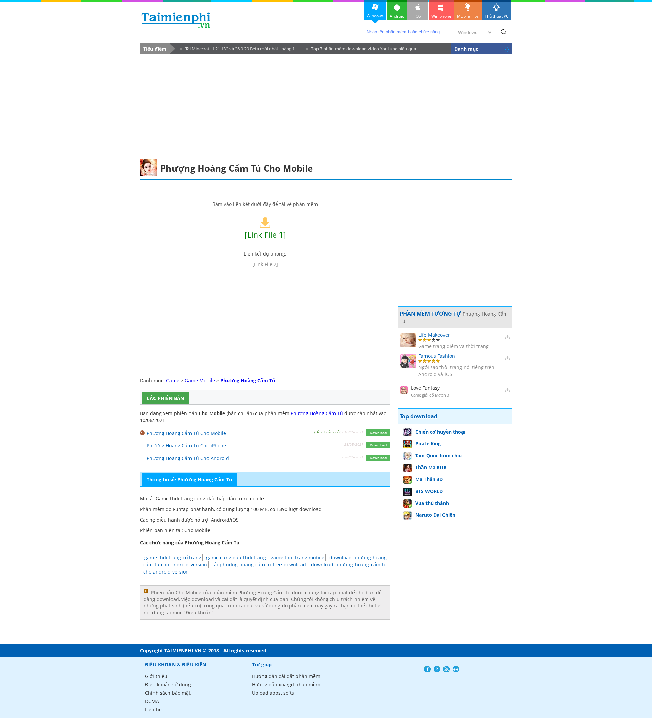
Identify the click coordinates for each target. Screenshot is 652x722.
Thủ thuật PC (497, 16)
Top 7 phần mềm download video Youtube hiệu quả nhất (361, 50)
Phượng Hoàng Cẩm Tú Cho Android (188, 458)
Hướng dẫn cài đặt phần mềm (286, 676)
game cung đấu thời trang (236, 557)
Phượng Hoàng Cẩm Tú (317, 413)
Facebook (427, 669)
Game (172, 380)
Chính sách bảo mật (168, 693)
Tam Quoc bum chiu (438, 455)
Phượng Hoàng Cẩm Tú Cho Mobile (186, 433)
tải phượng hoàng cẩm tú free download (259, 564)
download (176, 20)
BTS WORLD (429, 491)
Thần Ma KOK (431, 467)
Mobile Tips (468, 16)
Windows (375, 16)
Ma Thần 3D (429, 479)
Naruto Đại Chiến (435, 515)
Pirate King (428, 443)
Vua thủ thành (432, 503)
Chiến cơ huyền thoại (440, 431)
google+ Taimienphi (437, 669)
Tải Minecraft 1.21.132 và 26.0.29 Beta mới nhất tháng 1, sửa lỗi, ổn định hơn (238, 50)
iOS (418, 16)
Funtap (181, 509)
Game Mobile (200, 380)
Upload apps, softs (273, 693)
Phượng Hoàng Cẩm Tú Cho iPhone (186, 445)
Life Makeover (434, 335)
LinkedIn (456, 669)
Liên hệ (153, 709)
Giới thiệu (156, 676)
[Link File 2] (265, 264)
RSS (446, 669)
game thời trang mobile (298, 557)
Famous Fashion (436, 356)
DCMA (152, 701)
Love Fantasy (425, 388)
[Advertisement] (326, 105)
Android (397, 16)
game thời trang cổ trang (172, 557)
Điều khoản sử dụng (168, 684)
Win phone (441, 16)
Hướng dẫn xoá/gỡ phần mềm (286, 684)
